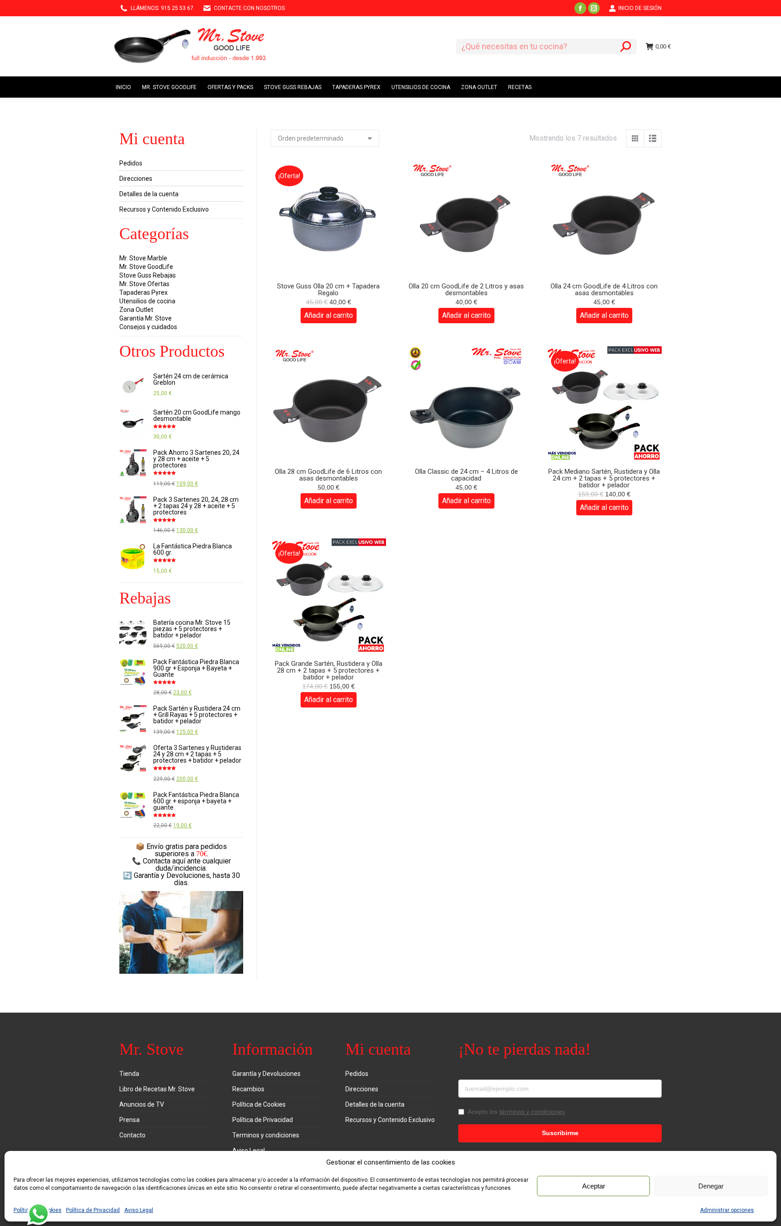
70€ (201, 854)
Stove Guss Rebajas (147, 275)
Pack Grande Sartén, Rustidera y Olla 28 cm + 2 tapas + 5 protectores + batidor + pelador (328, 670)
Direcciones (135, 178)
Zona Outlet (136, 309)
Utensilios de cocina (147, 301)
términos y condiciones (532, 1111)
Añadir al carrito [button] (328, 315)
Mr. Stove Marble (143, 258)
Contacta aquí (164, 861)
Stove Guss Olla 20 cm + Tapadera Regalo (328, 289)
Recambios (248, 1089)
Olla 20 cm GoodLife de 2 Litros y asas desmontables (466, 289)
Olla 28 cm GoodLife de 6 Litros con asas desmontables (328, 474)
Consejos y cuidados (148, 327)
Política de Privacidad (93, 1210)
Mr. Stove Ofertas (144, 284)
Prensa (129, 1120)
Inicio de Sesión (640, 8)
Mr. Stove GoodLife (146, 267)
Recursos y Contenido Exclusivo (164, 209)
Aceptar (593, 1186)
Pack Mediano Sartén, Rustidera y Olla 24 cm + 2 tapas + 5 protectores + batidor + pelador (604, 478)
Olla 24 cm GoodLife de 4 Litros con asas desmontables (604, 289)
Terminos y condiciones (265, 1135)
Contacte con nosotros (249, 8)
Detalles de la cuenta (149, 194)
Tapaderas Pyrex (143, 292)
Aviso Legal (138, 1210)
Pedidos (130, 163)
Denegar (711, 1186)
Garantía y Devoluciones (266, 1073)
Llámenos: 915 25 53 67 (162, 8)
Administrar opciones (727, 1210)
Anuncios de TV (141, 1104)
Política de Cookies (259, 1104)
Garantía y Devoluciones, (172, 875)
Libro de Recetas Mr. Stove (157, 1089)
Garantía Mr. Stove (145, 318)
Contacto (132, 1135)
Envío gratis (164, 846)
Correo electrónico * (489, 1073)
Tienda (129, 1073)
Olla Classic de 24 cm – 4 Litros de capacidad (466, 474)
